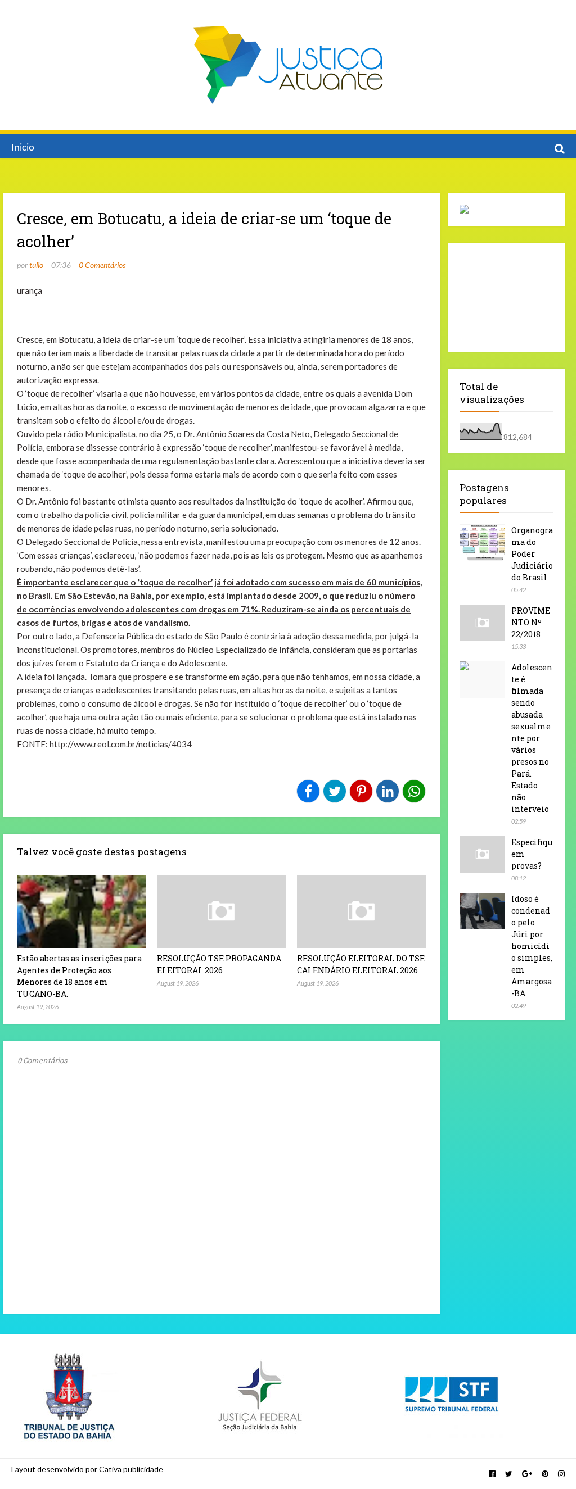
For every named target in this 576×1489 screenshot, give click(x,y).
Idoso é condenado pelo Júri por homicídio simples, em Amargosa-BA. (531, 945)
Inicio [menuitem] (22, 148)
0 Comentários (102, 265)
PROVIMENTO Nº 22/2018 (530, 622)
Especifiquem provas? (531, 854)
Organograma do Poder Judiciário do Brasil (532, 554)
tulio (36, 265)
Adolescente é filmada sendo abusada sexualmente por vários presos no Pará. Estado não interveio (531, 738)
